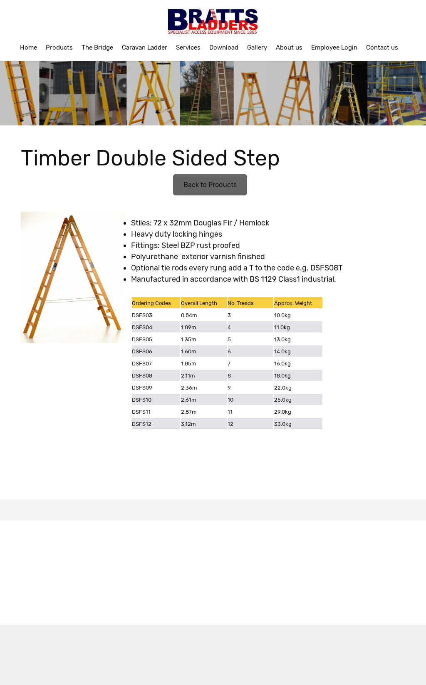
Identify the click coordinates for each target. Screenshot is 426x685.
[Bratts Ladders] (213, 21)
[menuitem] (28, 47)
